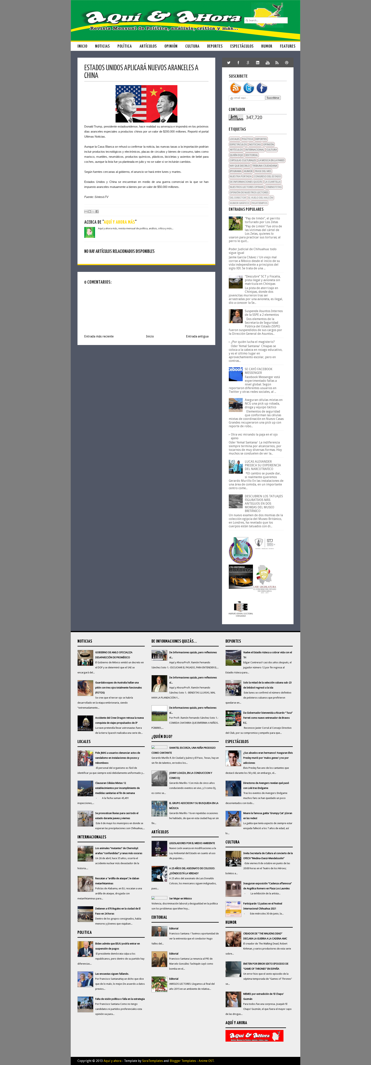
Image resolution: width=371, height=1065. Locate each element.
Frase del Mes (263, 171)
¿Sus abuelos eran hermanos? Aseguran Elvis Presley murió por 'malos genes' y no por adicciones (268, 757)
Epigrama (236, 171)
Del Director (238, 197)
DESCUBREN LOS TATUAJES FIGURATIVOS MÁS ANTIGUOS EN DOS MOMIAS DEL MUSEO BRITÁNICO (264, 503)
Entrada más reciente (99, 336)
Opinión (171, 46)
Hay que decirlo (240, 165)
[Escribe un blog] (90, 211)
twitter (229, 62)
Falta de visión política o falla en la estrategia (120, 998)
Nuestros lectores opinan (247, 187)
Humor (266, 46)
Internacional (254, 149)
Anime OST (206, 1061)
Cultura (192, 46)
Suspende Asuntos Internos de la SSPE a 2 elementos (264, 313)
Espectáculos (242, 46)
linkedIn (258, 62)
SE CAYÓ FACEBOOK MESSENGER (258, 371)
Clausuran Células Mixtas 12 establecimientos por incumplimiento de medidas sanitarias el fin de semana (117, 788)
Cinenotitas (274, 187)
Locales (235, 139)
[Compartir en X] (93, 211)
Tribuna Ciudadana (264, 165)
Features (287, 46)
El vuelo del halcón (260, 197)
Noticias (102, 46)
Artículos (148, 46)
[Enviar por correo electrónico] (86, 211)
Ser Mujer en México (180, 898)
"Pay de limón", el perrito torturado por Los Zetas (262, 220)
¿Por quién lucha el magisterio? (253, 342)
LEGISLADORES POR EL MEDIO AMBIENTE (192, 843)
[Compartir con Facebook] (97, 211)
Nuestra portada (241, 176)
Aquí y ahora (112, 1061)
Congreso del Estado (267, 176)
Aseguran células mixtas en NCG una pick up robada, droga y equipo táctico (264, 403)
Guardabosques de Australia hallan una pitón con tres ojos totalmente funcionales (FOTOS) (118, 687)
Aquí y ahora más (119, 222)
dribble (287, 62)
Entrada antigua (197, 336)
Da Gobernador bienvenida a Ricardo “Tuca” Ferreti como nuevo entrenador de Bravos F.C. (268, 717)
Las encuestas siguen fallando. (112, 973)
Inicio (82, 46)
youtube (267, 62)
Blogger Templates (183, 1061)
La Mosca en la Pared (271, 160)
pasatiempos (259, 203)
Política (124, 46)
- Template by (142, 1061)
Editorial (252, 155)
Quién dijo (236, 155)
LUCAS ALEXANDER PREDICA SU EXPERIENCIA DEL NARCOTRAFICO (263, 465)
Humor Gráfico (239, 203)
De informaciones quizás (246, 181)
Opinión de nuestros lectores (249, 192)
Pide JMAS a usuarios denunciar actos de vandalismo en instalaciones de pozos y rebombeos (117, 757)
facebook (238, 62)
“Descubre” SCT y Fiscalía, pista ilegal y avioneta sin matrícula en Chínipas (263, 280)
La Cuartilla (273, 181)
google (248, 62)
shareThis (277, 62)
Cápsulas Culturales (243, 160)
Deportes (215, 46)
